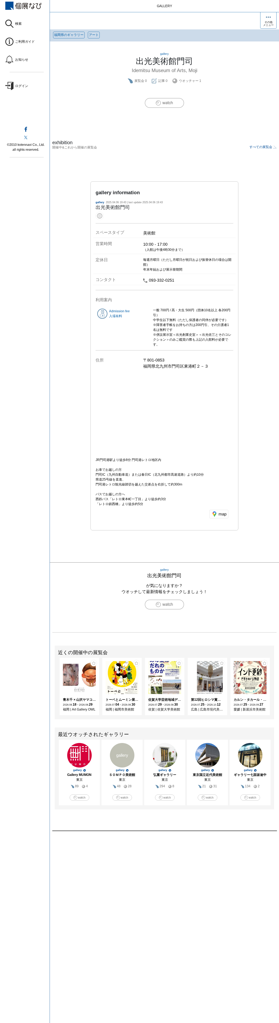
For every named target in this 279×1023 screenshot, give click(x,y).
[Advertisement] (164, 877)
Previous (55, 689)
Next (274, 689)
